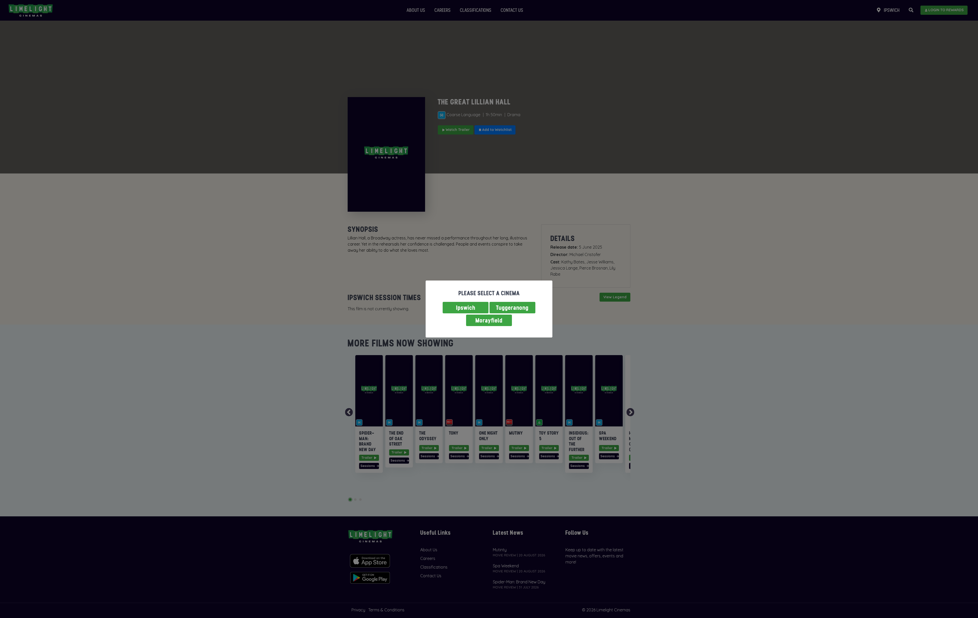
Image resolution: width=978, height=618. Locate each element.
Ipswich (465, 308)
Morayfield (489, 320)
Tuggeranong (512, 308)
